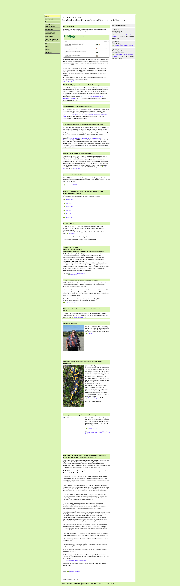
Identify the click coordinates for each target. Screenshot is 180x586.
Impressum (48, 52)
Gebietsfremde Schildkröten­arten (124, 45)
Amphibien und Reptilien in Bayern (50, 25)
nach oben (93, 584)
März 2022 (68, 214)
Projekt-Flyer (76, 168)
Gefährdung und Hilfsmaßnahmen (50, 33)
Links (47, 46)
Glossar (47, 44)
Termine (47, 22)
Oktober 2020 (69, 207)
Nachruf (90, 333)
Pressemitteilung (93, 398)
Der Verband (49, 19)
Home (63, 584)
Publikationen (49, 36)
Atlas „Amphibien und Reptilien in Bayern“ (51, 40)
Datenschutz (85, 584)
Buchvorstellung (92, 428)
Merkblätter (71, 234)
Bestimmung (49, 29)
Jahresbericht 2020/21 (71, 185)
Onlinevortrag (81, 274)
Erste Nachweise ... (79, 317)
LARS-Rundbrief (70, 302)
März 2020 (68, 203)
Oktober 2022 (69, 217)
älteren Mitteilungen (75, 571)
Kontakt (47, 49)
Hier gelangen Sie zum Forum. (73, 81)
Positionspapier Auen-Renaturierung (76, 560)
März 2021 (68, 210)
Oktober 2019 (69, 199)
